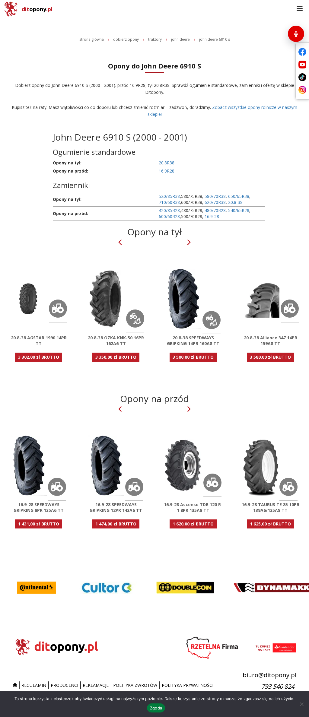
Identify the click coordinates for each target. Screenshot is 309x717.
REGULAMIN (33, 685)
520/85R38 (169, 196)
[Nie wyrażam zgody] (301, 704)
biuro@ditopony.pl (269, 675)
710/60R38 (169, 202)
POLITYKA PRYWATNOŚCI (187, 685)
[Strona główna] (15, 685)
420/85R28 (169, 210)
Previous (120, 242)
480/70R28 (215, 210)
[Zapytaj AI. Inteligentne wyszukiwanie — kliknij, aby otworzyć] (296, 34)
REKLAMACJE (96, 685)
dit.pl (37, 9)
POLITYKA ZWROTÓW (135, 685)
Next (189, 242)
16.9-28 (212, 216)
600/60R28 (169, 216)
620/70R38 (215, 202)
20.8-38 (235, 202)
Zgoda (156, 708)
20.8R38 (166, 163)
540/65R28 (238, 210)
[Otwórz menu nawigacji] (299, 9)
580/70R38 (215, 196)
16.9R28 (166, 171)
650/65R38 (238, 196)
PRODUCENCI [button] (64, 685)
